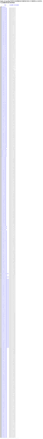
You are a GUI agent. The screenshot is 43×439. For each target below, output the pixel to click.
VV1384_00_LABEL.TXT (5, 314)
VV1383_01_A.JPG (4, 259)
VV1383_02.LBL (3, 212)
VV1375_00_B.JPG (4, 114)
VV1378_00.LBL (3, 195)
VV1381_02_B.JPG (4, 136)
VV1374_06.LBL (3, 159)
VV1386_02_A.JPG (4, 241)
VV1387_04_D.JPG (4, 33)
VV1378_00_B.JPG (4, 105)
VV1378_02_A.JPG (4, 235)
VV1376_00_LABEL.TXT (5, 309)
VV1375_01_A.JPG (4, 249)
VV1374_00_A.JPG (4, 260)
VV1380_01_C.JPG (4, 421)
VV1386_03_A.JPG (4, 78)
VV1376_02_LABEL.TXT (5, 327)
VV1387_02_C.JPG (4, 420)
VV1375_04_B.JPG (4, 16)
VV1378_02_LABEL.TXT (5, 341)
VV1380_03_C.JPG (4, 92)
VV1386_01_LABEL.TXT (5, 307)
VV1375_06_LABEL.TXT (5, 302)
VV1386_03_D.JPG (4, 59)
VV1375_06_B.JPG (4, 55)
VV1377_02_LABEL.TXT (5, 339)
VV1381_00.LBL (3, 203)
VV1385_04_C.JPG (4, 23)
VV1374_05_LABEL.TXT (5, 282)
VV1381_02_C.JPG (4, 431)
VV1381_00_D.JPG (4, 385)
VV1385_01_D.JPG (4, 361)
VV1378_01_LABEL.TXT (5, 328)
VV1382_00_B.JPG (4, 111)
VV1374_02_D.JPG (4, 382)
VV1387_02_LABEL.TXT (5, 331)
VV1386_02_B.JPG (4, 135)
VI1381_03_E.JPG (4, 151)
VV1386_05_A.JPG (4, 25)
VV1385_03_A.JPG (4, 79)
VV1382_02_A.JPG (4, 246)
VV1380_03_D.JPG (4, 58)
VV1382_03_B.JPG (4, 37)
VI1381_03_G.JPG (4, 227)
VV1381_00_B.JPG (4, 106)
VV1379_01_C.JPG (4, 393)
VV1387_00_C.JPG (4, 394)
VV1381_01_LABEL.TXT (5, 319)
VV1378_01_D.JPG (4, 363)
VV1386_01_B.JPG (4, 116)
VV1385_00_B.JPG (4, 115)
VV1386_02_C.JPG (4, 430)
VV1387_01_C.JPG (4, 408)
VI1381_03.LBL (3, 229)
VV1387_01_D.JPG (4, 365)
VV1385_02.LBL (3, 218)
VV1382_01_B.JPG (4, 128)
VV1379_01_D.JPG (4, 257)
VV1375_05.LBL (3, 162)
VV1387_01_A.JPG (4, 263)
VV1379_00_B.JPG (4, 240)
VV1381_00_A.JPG (4, 270)
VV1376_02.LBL (3, 191)
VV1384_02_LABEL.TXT (5, 306)
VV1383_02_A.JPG (4, 238)
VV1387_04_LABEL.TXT (5, 295)
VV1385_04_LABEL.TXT (5, 293)
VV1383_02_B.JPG (4, 137)
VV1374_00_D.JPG (4, 381)
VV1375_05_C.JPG (4, 14)
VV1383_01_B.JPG (4, 122)
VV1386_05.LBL (3, 179)
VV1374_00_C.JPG (4, 399)
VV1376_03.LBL (3, 167)
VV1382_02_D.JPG (4, 348)
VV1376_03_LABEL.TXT (5, 284)
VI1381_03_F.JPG (4, 150)
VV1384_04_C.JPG (4, 77)
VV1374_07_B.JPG (4, 50)
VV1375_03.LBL (3, 160)
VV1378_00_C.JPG (4, 404)
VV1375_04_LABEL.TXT (5, 281)
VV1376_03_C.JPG (4, 95)
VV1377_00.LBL (3, 192)
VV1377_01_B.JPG (4, 117)
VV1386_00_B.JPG (4, 102)
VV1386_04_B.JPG (4, 44)
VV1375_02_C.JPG (4, 428)
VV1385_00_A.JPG (4, 275)
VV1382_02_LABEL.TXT (5, 304)
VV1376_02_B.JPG (4, 147)
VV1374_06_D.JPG (4, 11)
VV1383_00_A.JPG (4, 272)
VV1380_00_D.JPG (4, 375)
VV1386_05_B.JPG (4, 26)
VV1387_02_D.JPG (4, 350)
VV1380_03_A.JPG (4, 94)
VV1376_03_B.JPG (4, 34)
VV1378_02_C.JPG (4, 429)
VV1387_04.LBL (3, 181)
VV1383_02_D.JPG (4, 349)
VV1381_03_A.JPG (4, 228)
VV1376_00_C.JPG (4, 406)
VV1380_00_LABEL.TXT (5, 342)
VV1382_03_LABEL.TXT (5, 286)
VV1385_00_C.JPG (4, 396)
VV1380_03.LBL (3, 170)
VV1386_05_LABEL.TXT (5, 294)
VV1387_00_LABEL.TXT (5, 325)
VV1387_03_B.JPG (4, 43)
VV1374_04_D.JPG (4, 66)
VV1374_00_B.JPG (4, 113)
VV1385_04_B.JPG (4, 22)
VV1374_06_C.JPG (4, 10)
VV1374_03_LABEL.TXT (5, 283)
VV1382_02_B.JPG (4, 139)
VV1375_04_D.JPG (4, 72)
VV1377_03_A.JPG (4, 45)
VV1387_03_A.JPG (4, 82)
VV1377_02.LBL (3, 194)
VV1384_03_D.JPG (4, 71)
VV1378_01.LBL (3, 196)
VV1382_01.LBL (3, 207)
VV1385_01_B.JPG (4, 129)
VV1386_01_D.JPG (4, 359)
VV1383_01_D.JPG (4, 374)
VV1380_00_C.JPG (4, 407)
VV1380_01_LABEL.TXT (5, 343)
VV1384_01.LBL (3, 214)
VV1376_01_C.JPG (4, 422)
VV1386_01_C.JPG (4, 416)
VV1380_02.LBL (3, 202)
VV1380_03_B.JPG (4, 35)
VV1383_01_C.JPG (4, 409)
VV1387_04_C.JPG (4, 32)
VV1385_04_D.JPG (4, 24)
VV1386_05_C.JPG (4, 27)
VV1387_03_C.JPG (4, 83)
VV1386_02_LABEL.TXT (5, 330)
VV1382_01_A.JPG (4, 250)
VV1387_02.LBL (3, 225)
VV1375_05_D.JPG (4, 15)
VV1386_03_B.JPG (4, 38)
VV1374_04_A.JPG (4, 93)
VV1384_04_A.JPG (4, 89)
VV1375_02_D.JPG (4, 388)
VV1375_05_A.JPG (4, 12)
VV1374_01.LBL (3, 183)
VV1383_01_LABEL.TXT (5, 320)
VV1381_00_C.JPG (4, 405)
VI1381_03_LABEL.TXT (5, 273)
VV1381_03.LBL (3, 148)
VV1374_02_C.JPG (4, 433)
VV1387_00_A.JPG (4, 274)
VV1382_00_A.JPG (4, 264)
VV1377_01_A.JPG (4, 252)
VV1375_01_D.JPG (4, 384)
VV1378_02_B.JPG (4, 138)
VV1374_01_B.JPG (4, 123)
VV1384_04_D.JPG (4, 70)
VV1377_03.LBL (3, 168)
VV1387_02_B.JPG (4, 140)
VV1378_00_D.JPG (4, 371)
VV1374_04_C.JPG (4, 126)
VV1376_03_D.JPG (4, 61)
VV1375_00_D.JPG (4, 370)
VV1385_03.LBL (3, 174)
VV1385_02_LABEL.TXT (5, 329)
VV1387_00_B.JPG (4, 112)
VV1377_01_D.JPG (4, 360)
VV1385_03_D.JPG (4, 68)
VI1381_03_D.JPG (4, 156)
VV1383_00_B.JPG (4, 104)
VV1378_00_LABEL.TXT (5, 340)
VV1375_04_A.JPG (4, 80)
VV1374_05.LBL (3, 158)
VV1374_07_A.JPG (4, 49)
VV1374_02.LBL (3, 184)
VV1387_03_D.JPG (4, 67)
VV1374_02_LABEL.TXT (5, 308)
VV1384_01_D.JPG (4, 364)
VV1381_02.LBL (3, 205)
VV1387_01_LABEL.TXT (5, 317)
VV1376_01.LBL (3, 190)
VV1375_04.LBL (3, 161)
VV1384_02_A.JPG (4, 239)
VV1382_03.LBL (3, 171)
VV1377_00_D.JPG (4, 372)
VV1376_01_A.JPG (4, 237)
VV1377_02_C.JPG (4, 427)
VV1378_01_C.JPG (4, 415)
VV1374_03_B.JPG (4, 36)
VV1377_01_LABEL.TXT (5, 338)
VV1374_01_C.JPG (4, 418)
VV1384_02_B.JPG (4, 133)
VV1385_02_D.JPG (4, 354)
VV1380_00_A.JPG (4, 261)
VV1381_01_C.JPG (4, 419)
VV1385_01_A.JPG (4, 262)
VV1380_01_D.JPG (4, 352)
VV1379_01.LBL (3, 169)
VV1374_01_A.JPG (4, 236)
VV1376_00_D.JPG (4, 362)
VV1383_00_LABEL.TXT (5, 305)
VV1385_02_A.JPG (4, 247)
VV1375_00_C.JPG (4, 398)
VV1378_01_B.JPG (4, 125)
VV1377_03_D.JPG (4, 48)
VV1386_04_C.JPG (4, 88)
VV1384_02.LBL (3, 215)
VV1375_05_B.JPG (4, 13)
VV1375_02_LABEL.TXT (5, 336)
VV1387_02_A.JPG (4, 248)
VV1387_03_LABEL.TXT (5, 292)
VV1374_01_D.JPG (4, 386)
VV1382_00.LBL (3, 206)
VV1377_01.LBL (3, 193)
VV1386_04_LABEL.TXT (5, 291)
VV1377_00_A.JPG (4, 269)
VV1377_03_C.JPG (4, 47)
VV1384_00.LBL (3, 213)
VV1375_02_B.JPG (4, 145)
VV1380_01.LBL (3, 201)
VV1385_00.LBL (3, 216)
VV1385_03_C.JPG (4, 81)
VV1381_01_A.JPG (4, 253)
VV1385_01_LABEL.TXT (5, 315)
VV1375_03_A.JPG (4, 91)
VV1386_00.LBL (3, 219)
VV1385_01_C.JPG (4, 410)
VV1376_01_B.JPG (4, 127)
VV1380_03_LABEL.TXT (5, 285)
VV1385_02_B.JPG (4, 146)
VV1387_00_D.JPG (4, 383)
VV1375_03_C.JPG (4, 103)
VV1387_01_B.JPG (4, 124)
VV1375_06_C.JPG (4, 56)
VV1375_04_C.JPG (4, 101)
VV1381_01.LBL (3, 204)
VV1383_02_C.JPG (4, 426)
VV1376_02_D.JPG (4, 387)
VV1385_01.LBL (3, 217)
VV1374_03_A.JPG (4, 100)
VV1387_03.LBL (3, 180)
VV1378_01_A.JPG (4, 251)
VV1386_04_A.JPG (4, 84)
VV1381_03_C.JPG (4, 226)
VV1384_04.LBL (3, 173)
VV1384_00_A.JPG (4, 271)
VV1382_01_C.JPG (4, 417)
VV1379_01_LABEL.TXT (5, 303)
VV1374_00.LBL (3, 182)
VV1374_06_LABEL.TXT (5, 296)
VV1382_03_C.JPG (4, 90)
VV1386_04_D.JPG (4, 69)
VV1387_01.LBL (3, 224)
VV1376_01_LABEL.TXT (5, 337)
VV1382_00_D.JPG (4, 376)
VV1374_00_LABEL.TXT (5, 326)
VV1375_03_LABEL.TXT (5, 280)
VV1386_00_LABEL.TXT (5, 316)
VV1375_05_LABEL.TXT (5, 297)
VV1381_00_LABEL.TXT (5, 318)
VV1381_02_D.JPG (4, 353)
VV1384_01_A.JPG (4, 258)
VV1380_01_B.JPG (4, 134)
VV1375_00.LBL (3, 185)
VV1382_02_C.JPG (4, 432)
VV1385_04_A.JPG (4, 21)
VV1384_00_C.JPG (4, 397)
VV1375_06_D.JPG (4, 57)
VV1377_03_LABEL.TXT (5, 298)
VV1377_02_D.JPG (4, 373)
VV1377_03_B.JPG (4, 46)
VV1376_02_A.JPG (4, 230)
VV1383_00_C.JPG (4, 395)
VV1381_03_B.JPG (4, 149)
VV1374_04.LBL (3, 157)
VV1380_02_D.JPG (4, 351)
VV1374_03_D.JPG (4, 60)
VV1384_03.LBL (3, 172)
